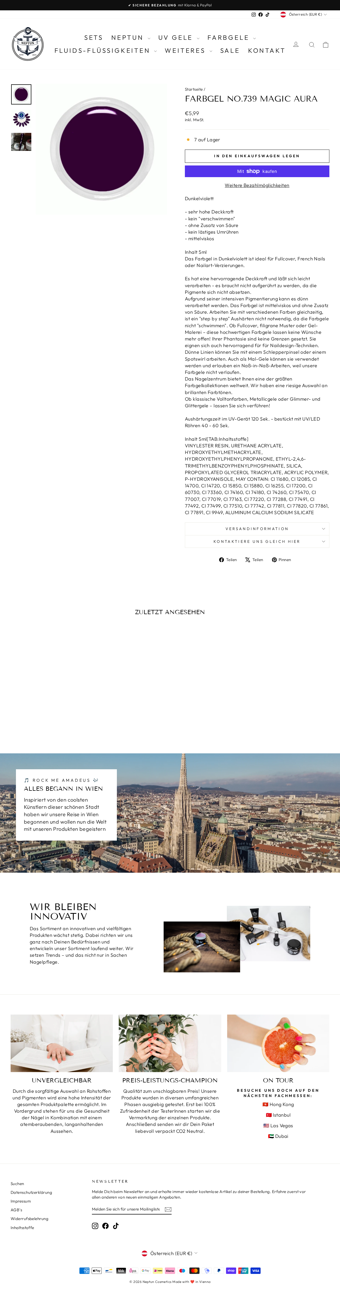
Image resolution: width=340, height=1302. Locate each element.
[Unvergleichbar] (62, 1043)
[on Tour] (278, 1043)
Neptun (128, 37)
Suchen (17, 1183)
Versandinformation (257, 528)
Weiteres (186, 50)
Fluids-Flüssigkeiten (103, 50)
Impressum (21, 1201)
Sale (230, 50)
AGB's (16, 1209)
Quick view (48, 697)
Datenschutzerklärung (31, 1192)
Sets (93, 37)
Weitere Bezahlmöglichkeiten (257, 185)
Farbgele (229, 37)
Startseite (194, 89)
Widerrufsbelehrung (29, 1218)
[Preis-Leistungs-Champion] (170, 1043)
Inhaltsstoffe (22, 1227)
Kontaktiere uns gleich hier (257, 541)
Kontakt (267, 50)
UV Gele (177, 37)
